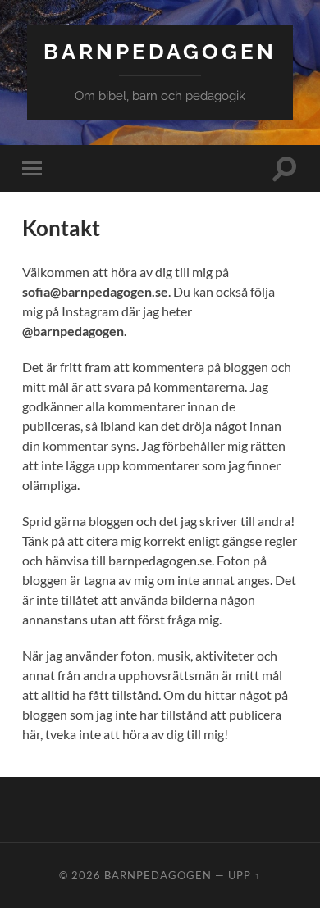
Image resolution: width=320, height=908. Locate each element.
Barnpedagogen (160, 51)
